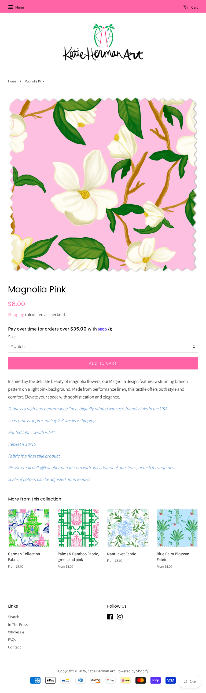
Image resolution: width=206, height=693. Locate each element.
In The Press (18, 624)
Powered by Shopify (132, 670)
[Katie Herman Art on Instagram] (120, 617)
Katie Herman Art (101, 670)
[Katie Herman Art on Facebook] (110, 617)
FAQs (12, 639)
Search (13, 616)
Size (12, 337)
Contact (14, 647)
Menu (19, 7)
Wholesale (16, 631)
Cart (194, 7)
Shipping (16, 314)
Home (12, 81)
